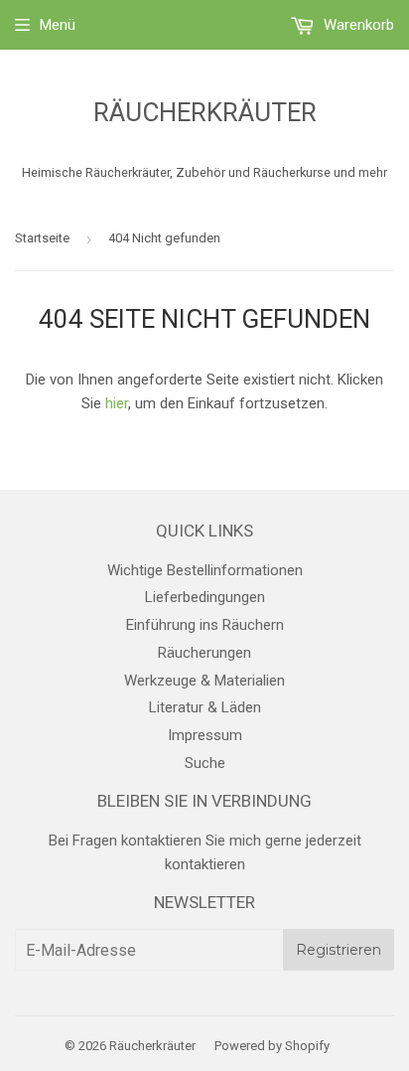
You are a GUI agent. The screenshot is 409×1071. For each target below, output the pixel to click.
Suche (205, 763)
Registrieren (338, 950)
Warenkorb (357, 25)
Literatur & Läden (205, 707)
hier (116, 403)
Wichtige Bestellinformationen (205, 570)
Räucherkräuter (205, 112)
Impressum (205, 735)
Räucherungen (204, 653)
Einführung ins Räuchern (205, 625)
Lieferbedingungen (205, 597)
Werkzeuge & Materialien (204, 680)
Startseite (42, 237)
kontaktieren (205, 864)
